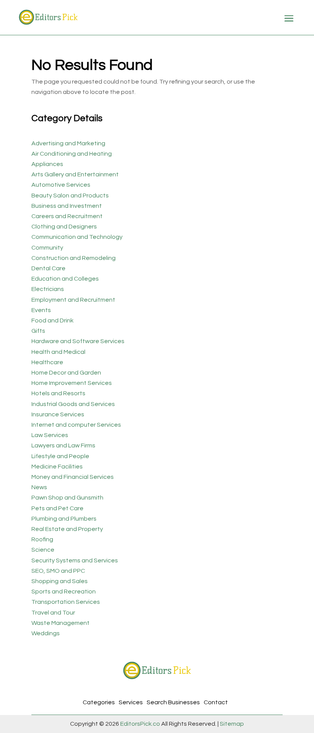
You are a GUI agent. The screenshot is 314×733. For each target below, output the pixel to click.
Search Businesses (173, 702)
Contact (216, 702)
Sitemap (231, 724)
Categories (99, 702)
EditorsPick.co (140, 724)
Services (131, 702)
